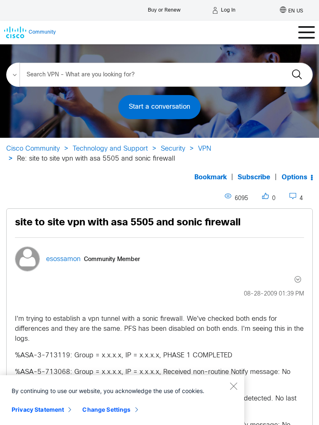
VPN (204, 149)
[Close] (233, 386)
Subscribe (254, 177)
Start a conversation (159, 107)
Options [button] (294, 177)
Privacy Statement (38, 409)
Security (173, 149)
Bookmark (210, 177)
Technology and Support (110, 149)
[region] (122, 400)
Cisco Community (33, 149)
